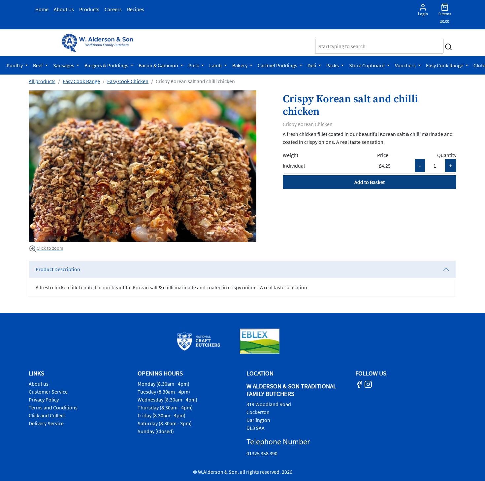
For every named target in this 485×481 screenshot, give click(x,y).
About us (38, 383)
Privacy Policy (44, 399)
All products (42, 81)
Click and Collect (47, 415)
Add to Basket (369, 182)
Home (41, 9)
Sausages (64, 65)
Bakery (240, 65)
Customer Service (48, 391)
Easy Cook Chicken (127, 81)
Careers (113, 9)
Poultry (15, 65)
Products (89, 9)
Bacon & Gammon (159, 65)
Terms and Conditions (53, 407)
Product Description (58, 269)
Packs (333, 65)
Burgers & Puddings (106, 65)
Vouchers (406, 65)
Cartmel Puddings (278, 65)
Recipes (135, 9)
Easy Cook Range (445, 65)
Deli (312, 65)
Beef (38, 65)
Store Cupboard (367, 65)
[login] (97, 42)
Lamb (216, 65)
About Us (64, 9)
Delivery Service (46, 423)
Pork (194, 65)
